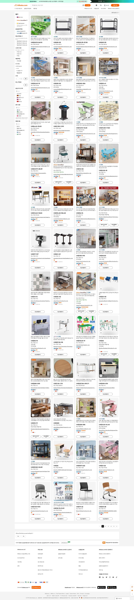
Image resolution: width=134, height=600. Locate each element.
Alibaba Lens (25, 587)
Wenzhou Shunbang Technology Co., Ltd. (108, 348)
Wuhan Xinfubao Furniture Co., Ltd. (83, 510)
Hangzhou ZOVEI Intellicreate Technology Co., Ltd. (63, 469)
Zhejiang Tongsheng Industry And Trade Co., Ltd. (40, 217)
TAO (78, 593)
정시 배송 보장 (41, 561)
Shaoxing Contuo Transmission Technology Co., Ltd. (63, 346)
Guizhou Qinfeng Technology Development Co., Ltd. (63, 387)
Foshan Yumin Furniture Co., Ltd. (83, 261)
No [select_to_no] (23, 536)
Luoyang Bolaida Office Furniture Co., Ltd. (62, 89)
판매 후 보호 (40, 565)
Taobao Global (73, 593)
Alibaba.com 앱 (79, 587)
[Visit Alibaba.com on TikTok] (116, 577)
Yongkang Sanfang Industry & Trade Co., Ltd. (40, 46)
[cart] (101, 5)
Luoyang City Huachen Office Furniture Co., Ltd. (108, 261)
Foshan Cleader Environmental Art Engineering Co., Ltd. (38, 173)
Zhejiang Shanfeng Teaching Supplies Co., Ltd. (63, 512)
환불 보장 (40, 557)
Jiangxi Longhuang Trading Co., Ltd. (106, 469)
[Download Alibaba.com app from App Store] (101, 587)
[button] (83, 5)
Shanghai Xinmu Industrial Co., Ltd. (83, 173)
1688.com (53, 593)
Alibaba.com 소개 (21, 549)
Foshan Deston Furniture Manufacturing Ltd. (63, 174)
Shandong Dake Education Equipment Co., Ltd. (40, 429)
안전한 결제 (40, 553)
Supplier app (68, 587)
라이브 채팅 (81, 557)
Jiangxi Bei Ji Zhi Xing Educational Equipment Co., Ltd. (40, 132)
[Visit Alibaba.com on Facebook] (100, 577)
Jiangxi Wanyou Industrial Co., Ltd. (83, 89)
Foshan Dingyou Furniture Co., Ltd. (38, 348)
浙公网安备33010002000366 (89, 597)
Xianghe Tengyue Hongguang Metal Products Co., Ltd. (106, 387)
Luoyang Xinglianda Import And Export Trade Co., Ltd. (40, 471)
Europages (87, 593)
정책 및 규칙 (40, 574)
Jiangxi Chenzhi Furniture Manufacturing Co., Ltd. (108, 176)
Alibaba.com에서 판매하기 (104, 553)
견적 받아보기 (64, 542)
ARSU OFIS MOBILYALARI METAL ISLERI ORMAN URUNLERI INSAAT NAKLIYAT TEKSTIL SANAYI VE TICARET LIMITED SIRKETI (107, 511)
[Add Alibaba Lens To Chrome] (36, 587)
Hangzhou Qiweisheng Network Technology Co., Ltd (108, 217)
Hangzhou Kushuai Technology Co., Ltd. (39, 510)
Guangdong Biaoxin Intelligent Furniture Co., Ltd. (108, 301)
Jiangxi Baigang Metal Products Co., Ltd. (62, 427)
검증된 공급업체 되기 (103, 565)
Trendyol (82, 593)
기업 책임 (19, 561)
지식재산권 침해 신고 (83, 569)
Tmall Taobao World (60, 593)
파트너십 (101, 569)
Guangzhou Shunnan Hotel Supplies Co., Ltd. (63, 258)
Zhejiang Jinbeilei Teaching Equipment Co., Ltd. (85, 387)
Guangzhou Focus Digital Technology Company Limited (62, 130)
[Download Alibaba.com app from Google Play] (112, 587)
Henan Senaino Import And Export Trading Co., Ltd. (40, 387)
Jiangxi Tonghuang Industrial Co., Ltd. (84, 305)
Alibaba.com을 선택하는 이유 (23, 553)
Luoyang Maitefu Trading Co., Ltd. (83, 428)
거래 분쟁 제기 (82, 561)
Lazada (67, 593)
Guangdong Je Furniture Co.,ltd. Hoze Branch (40, 258)
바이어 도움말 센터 (83, 553)
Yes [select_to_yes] (18, 536)
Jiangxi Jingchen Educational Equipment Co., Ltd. (108, 133)
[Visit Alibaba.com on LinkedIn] (103, 577)
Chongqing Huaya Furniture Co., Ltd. (84, 469)
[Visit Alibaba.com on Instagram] (110, 577)
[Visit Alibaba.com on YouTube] (113, 577)
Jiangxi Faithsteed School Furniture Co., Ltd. (40, 87)
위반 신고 (81, 574)
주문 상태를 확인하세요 (104, 561)
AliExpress (47, 593)
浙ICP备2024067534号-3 (102, 597)
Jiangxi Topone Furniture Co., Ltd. (61, 300)
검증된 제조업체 (61, 553)
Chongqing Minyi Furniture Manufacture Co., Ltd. (85, 218)
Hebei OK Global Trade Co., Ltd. (83, 345)
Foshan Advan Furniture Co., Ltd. (106, 91)
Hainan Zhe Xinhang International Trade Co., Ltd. (40, 301)
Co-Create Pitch (21, 557)
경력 (18, 565)
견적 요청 (60, 557)
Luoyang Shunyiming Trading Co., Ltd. (62, 218)
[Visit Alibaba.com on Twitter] (106, 577)
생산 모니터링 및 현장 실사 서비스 (45, 569)
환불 (80, 565)
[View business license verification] (79, 598)
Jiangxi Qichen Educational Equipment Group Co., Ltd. (108, 430)
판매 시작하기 (102, 557)
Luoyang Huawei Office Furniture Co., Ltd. (63, 46)
